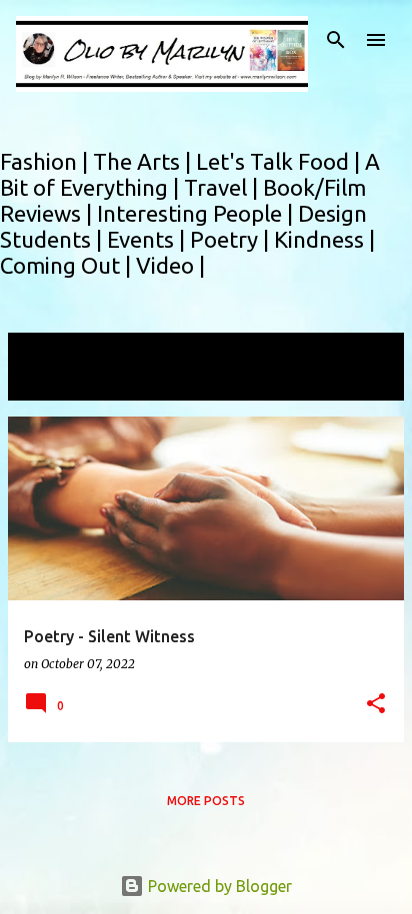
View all (50, 382)
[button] (376, 704)
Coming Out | (68, 265)
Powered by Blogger (218, 886)
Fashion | (46, 161)
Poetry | (232, 239)
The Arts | (144, 161)
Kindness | (324, 239)
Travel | (223, 187)
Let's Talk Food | (280, 161)
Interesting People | (197, 213)
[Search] (336, 40)
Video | (170, 265)
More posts (206, 800)
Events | (148, 239)
